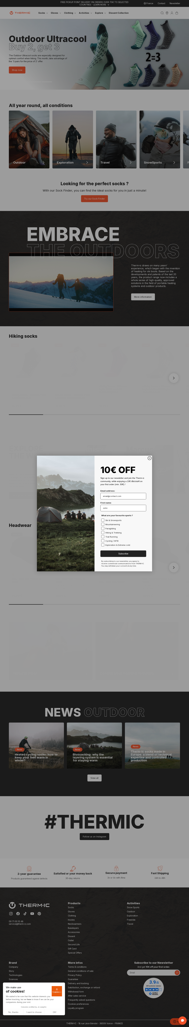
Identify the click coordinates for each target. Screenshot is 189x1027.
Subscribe (123, 553)
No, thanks (13, 1012)
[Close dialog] (149, 458)
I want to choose (34, 1012)
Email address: (107, 491)
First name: (105, 503)
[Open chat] (182, 1020)
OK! (54, 1012)
